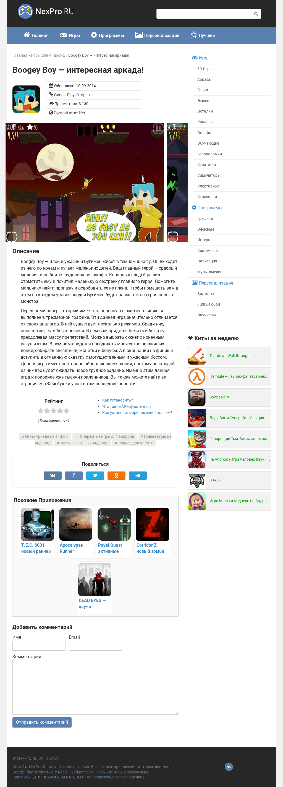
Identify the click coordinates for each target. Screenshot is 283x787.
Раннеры (205, 122)
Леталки (205, 111)
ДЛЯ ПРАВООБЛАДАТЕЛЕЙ (58, 777)
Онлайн (204, 133)
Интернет (205, 240)
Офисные (205, 229)
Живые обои (208, 304)
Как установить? (117, 400)
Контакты (21, 777)
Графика (205, 218)
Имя (16, 637)
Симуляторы (209, 175)
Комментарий (26, 656)
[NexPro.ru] (45, 21)
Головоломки (209, 154)
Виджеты (205, 293)
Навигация (207, 261)
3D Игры (205, 68)
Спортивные (208, 186)
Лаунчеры (206, 315)
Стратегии (206, 164)
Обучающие (208, 143)
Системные (207, 250)
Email (74, 637)
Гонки (202, 90)
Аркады (204, 79)
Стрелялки (207, 196)
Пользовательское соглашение (113, 777)
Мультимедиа (209, 272)
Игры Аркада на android (47, 436)
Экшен (203, 100)
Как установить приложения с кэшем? (137, 412)
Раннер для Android (135, 443)
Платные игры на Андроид (84, 443)
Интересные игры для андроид (106, 436)
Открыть (84, 95)
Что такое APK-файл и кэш (126, 406)
